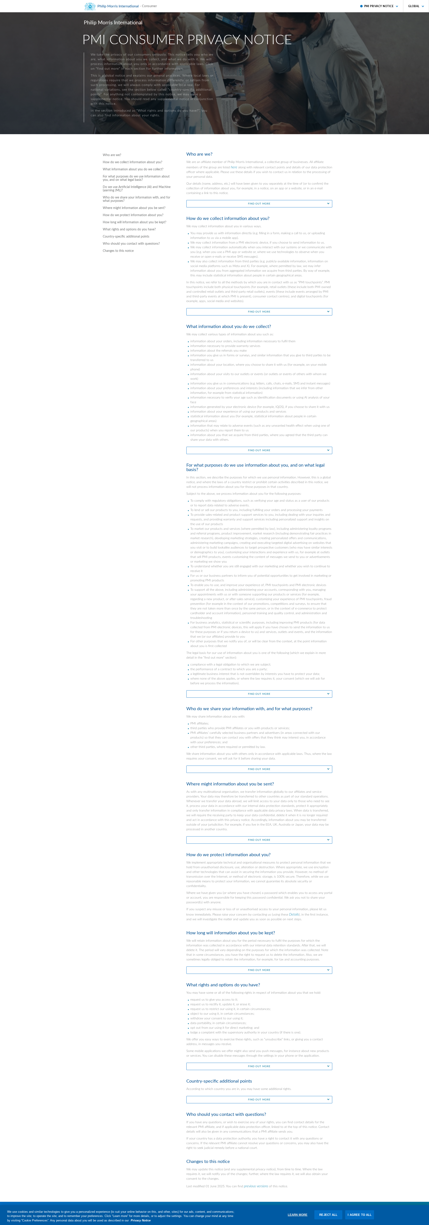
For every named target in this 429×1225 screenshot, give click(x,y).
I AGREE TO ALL (360, 1214)
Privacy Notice (141, 1220)
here (234, 167)
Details (294, 914)
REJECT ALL (328, 1214)
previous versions (256, 1186)
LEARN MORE (297, 1214)
